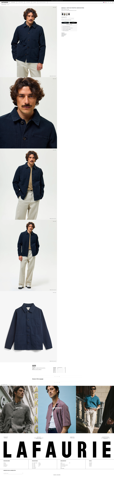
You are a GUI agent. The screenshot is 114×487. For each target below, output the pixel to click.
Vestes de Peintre (3, 4)
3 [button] (57, 376)
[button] (55, 367)
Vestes (19, 408)
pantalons (95, 408)
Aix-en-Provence (34, 468)
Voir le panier (7, 481)
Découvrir (19, 409)
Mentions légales (62, 468)
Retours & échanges (43, 2)
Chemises (57, 408)
